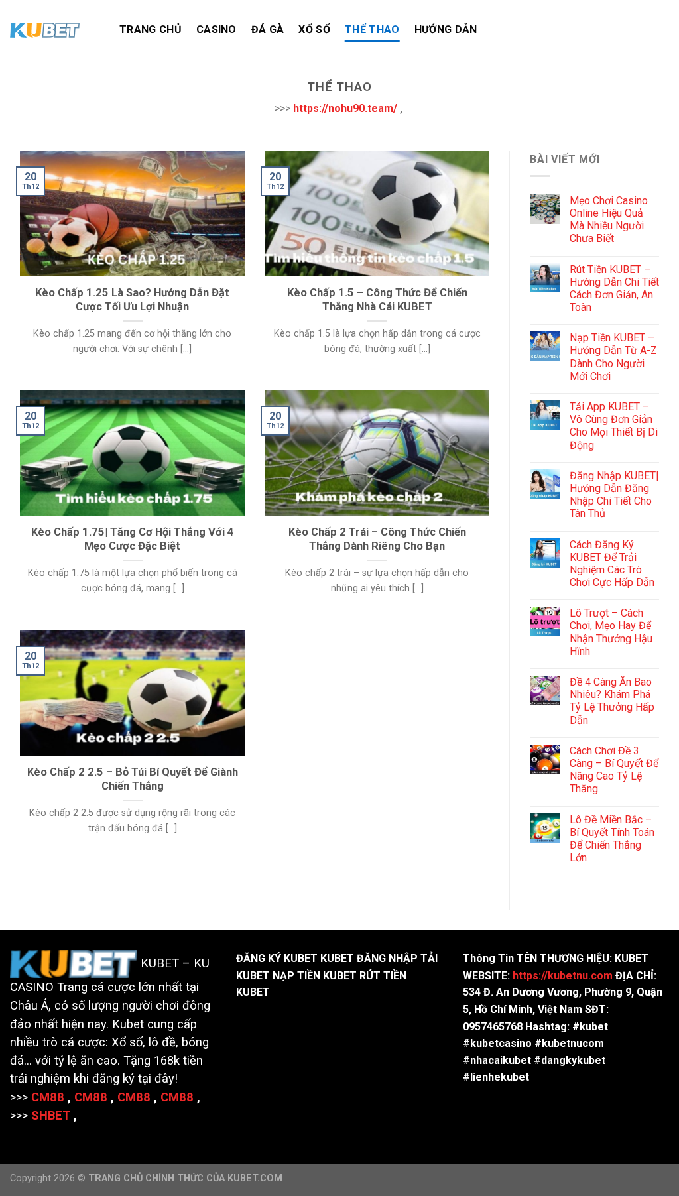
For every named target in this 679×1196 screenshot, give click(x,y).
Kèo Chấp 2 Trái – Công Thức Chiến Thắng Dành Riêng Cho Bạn (377, 539)
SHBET (50, 1115)
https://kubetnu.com (563, 975)
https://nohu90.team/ (345, 108)
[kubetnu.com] (54, 30)
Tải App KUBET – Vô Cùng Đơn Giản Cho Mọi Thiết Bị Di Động (614, 425)
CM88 (47, 1097)
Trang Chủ (150, 29)
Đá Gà (267, 29)
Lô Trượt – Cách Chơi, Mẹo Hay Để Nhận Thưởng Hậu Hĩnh (611, 632)
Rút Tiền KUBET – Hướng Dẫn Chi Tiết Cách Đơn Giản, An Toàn (614, 288)
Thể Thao (372, 29)
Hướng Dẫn (445, 29)
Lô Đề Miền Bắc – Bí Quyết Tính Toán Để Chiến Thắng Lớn (612, 839)
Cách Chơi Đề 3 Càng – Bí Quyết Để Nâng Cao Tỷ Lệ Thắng (614, 770)
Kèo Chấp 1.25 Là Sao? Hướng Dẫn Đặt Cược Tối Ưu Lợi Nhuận (132, 300)
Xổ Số (314, 29)
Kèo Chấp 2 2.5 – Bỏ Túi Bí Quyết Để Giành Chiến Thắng (132, 779)
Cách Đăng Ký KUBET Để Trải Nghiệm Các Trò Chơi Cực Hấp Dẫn (612, 563)
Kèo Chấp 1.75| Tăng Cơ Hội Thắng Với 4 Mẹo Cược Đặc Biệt (132, 539)
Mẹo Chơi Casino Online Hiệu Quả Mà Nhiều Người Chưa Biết (609, 219)
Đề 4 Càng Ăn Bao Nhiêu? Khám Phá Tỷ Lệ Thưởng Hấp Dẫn (612, 701)
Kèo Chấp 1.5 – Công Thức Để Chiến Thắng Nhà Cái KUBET (377, 300)
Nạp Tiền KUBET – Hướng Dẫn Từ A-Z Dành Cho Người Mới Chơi (613, 357)
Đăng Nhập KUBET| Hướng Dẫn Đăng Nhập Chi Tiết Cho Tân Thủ (614, 494)
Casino (216, 29)
